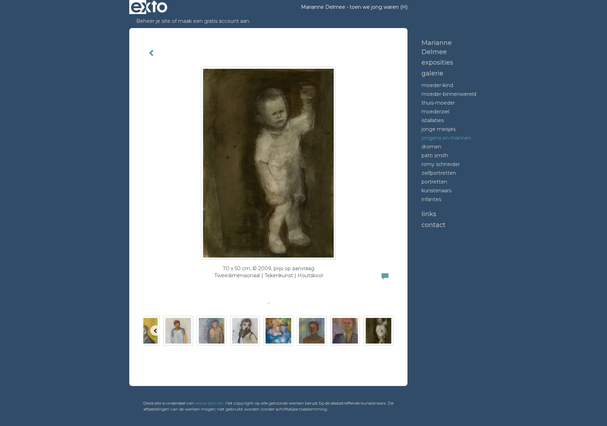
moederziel (435, 111)
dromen (431, 147)
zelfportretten (439, 173)
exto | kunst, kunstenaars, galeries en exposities (149, 7)
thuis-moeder (438, 103)
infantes (431, 199)
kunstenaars (436, 190)
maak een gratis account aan (213, 21)
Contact (433, 225)
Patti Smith (435, 155)
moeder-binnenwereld (449, 94)
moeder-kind (437, 85)
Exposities (437, 62)
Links (429, 214)
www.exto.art (209, 403)
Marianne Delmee (323, 7)
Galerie (432, 73)
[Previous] (155, 330)
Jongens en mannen (446, 138)
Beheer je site (153, 21)
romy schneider (441, 164)
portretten (434, 182)
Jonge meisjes (439, 129)
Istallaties (433, 120)
